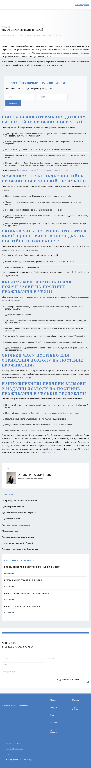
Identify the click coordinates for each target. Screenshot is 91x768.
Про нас (53, 700)
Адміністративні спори (13, 506)
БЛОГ (21, 35)
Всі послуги (53, 731)
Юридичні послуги (9, 35)
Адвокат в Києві (75, 709)
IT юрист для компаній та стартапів (19, 500)
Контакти (54, 723)
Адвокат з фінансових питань (16, 525)
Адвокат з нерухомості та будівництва (20, 549)
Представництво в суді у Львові (17, 543)
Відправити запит (68, 679)
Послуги (53, 708)
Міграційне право (33, 35)
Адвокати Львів (48, 452)
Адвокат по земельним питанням (18, 537)
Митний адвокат (10, 531)
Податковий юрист (11, 519)
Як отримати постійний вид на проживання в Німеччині (42, 170)
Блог (52, 715)
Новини (75, 700)
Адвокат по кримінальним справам (19, 512)
